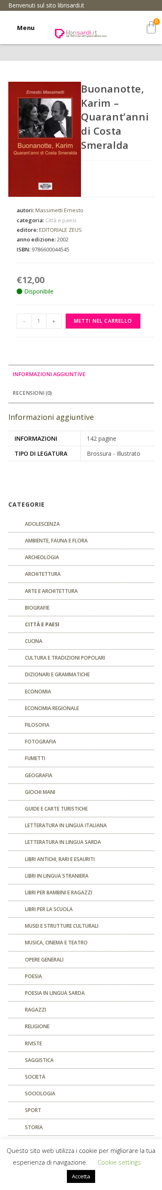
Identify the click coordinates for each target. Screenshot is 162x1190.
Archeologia (42, 557)
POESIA (33, 976)
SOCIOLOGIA (40, 1093)
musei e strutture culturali (61, 925)
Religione (37, 1026)
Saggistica (39, 1060)
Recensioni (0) (32, 393)
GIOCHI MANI (40, 792)
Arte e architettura (51, 591)
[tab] (81, 374)
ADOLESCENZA (42, 523)
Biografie (37, 607)
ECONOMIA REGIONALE (52, 708)
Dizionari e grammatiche (57, 674)
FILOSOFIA (37, 724)
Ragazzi (35, 1009)
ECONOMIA (38, 691)
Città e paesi (60, 220)
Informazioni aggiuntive (49, 374)
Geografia (38, 775)
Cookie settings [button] (119, 1162)
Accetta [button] (81, 1176)
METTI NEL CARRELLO (103, 320)
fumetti (35, 758)
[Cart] (151, 27)
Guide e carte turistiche (56, 808)
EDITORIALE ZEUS (60, 229)
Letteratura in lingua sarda (63, 842)
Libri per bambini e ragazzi (58, 892)
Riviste (33, 1043)
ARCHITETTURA (43, 573)
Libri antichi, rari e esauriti (60, 859)
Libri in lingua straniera (56, 875)
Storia (34, 1127)
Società (35, 1076)
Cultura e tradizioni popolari (65, 657)
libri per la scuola (49, 909)
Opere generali (44, 959)
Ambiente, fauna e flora (56, 540)
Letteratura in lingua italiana (66, 825)
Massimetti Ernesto (59, 210)
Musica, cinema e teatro (56, 942)
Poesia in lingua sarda (55, 993)
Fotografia (40, 741)
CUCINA (33, 641)
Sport (33, 1110)
